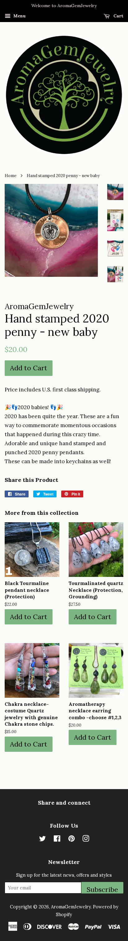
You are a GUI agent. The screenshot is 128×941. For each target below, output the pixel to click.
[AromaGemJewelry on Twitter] (42, 840)
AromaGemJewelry (71, 907)
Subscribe (102, 889)
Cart (117, 16)
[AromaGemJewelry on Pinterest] (71, 840)
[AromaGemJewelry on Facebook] (57, 840)
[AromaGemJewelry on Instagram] (85, 840)
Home (10, 175)
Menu (19, 16)
